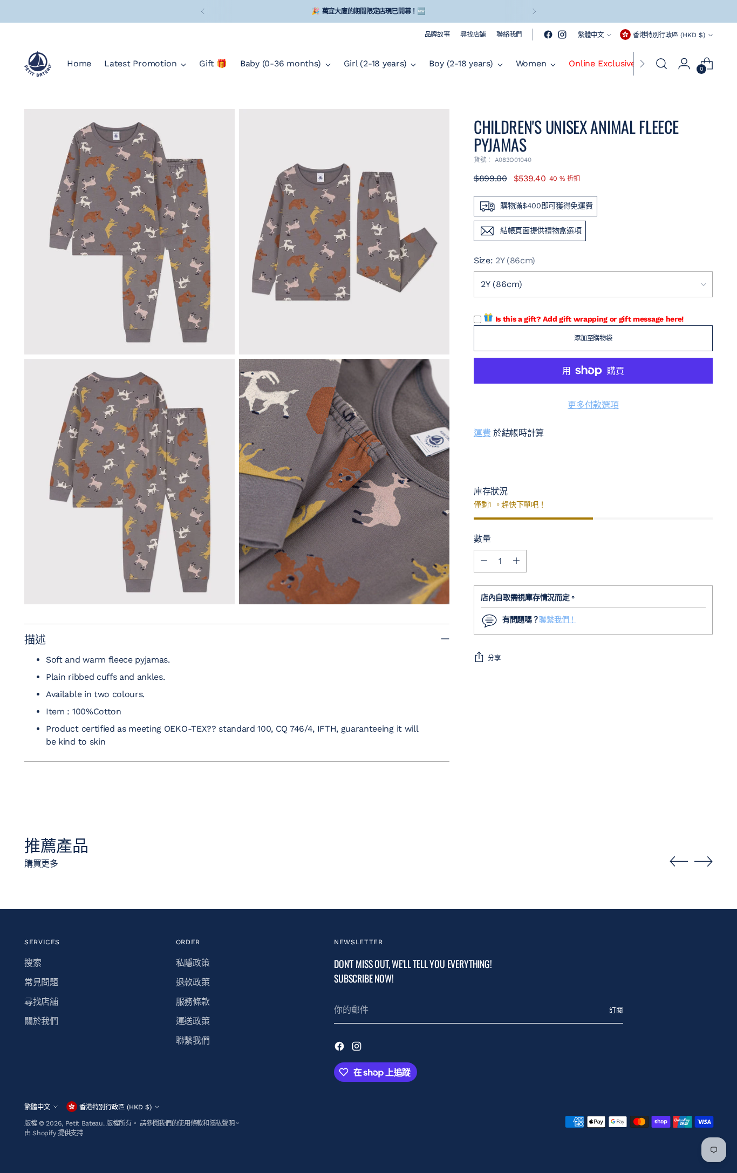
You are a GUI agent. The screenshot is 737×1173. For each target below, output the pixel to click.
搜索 (32, 963)
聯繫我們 (193, 1040)
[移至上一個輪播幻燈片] (679, 862)
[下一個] (534, 11)
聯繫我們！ (557, 619)
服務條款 (193, 1002)
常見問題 (41, 982)
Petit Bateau (84, 1123)
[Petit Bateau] (37, 64)
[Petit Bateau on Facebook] (548, 34)
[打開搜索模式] (661, 63)
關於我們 (41, 1021)
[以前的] (203, 11)
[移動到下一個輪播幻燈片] (703, 861)
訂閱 (616, 1010)
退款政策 (193, 982)
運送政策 (193, 1021)
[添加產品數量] (516, 561)
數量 (482, 539)
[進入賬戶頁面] (684, 63)
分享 (494, 658)
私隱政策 (193, 963)
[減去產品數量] (484, 561)
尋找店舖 (41, 1002)
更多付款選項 (593, 405)
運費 (482, 433)
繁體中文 (591, 35)
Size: (504, 260)
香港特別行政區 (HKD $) (669, 35)
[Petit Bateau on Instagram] (562, 34)
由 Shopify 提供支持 (53, 1133)
